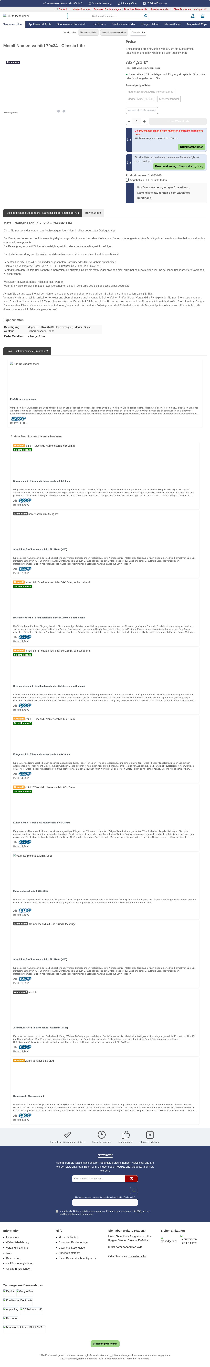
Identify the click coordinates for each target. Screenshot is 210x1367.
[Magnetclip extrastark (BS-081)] (105, 870)
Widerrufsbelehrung (17, 1242)
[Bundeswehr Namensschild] (105, 1075)
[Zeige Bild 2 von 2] (64, 111)
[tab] (42, 213)
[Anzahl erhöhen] (144, 121)
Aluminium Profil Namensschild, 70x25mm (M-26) (40, 1027)
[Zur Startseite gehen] (16, 16)
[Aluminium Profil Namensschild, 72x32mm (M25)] (105, 528)
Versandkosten (97, 1355)
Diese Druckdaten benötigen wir (190, 9)
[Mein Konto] (193, 16)
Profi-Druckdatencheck (23, 399)
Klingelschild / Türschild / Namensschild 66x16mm (41, 481)
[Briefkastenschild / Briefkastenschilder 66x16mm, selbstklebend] (105, 597)
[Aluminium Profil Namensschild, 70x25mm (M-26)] (105, 1007)
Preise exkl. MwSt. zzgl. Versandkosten (143, 68)
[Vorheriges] (5, 86)
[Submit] (131, 1178)
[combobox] (104, 16)
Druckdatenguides (191, 147)
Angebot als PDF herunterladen (148, 180)
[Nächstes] (116, 86)
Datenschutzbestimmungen (87, 1211)
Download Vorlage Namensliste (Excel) (179, 166)
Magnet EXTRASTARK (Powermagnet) (150, 91)
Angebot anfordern (160, 9)
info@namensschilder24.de (125, 1247)
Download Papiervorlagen (107, 9)
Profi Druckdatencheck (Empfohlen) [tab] (27, 351)
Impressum (12, 1237)
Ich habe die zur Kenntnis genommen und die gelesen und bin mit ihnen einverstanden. (105, 1212)
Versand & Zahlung (17, 1247)
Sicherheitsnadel (169, 99)
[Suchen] (145, 16)
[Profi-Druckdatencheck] (105, 378)
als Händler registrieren (19, 1263)
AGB (138, 1211)
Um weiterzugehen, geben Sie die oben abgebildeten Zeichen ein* (105, 1197)
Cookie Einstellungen (18, 1268)
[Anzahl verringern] (129, 121)
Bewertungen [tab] (93, 212)
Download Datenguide (135, 9)
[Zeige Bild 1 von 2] (58, 111)
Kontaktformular (137, 1256)
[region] (61, 86)
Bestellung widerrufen (105, 1343)
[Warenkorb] (203, 16)
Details (105, 503)
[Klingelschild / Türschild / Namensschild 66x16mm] (105, 460)
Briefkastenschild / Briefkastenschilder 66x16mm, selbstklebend (49, 617)
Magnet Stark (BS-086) (141, 99)
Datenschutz (13, 1258)
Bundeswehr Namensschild (28, 1096)
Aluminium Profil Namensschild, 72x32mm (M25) (40, 549)
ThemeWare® (143, 1358)
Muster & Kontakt (82, 9)
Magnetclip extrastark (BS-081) (30, 891)
